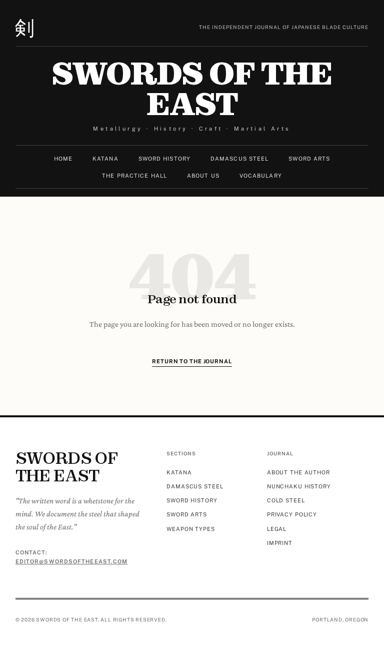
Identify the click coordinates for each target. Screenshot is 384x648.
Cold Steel (286, 500)
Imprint (279, 543)
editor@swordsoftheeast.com (72, 561)
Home (63, 159)
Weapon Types (190, 529)
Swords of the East (192, 89)
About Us (203, 176)
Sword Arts (309, 159)
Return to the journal (192, 361)
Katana (105, 159)
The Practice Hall (134, 176)
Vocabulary (261, 176)
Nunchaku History (299, 486)
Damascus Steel (239, 159)
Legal (276, 529)
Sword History (164, 159)
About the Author (298, 472)
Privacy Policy (292, 514)
